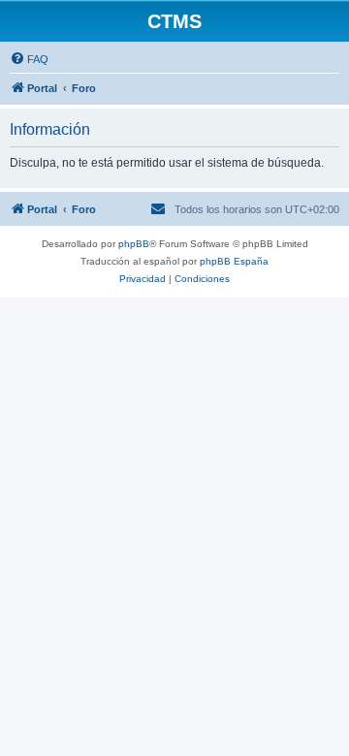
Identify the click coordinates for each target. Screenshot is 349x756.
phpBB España (234, 261)
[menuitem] (29, 59)
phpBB (133, 243)
